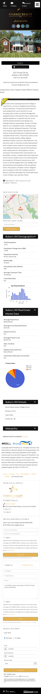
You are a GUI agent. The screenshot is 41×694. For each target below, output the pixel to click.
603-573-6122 (10, 504)
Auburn (33, 474)
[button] (8, 99)
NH (17, 474)
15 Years (18, 638)
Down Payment (8, 653)
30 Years (9, 638)
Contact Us (7, 509)
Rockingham (25, 474)
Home (5, 474)
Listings (11, 474)
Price (5, 645)
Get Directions (11, 229)
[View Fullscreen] (5, 204)
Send (20, 619)
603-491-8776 (21, 21)
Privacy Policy (10, 550)
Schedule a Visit (27, 565)
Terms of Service (31, 622)
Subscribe (20, 555)
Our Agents (7, 512)
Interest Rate (8, 660)
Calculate (20, 670)
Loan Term (7, 633)
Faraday (25, 436)
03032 (7, 476)
